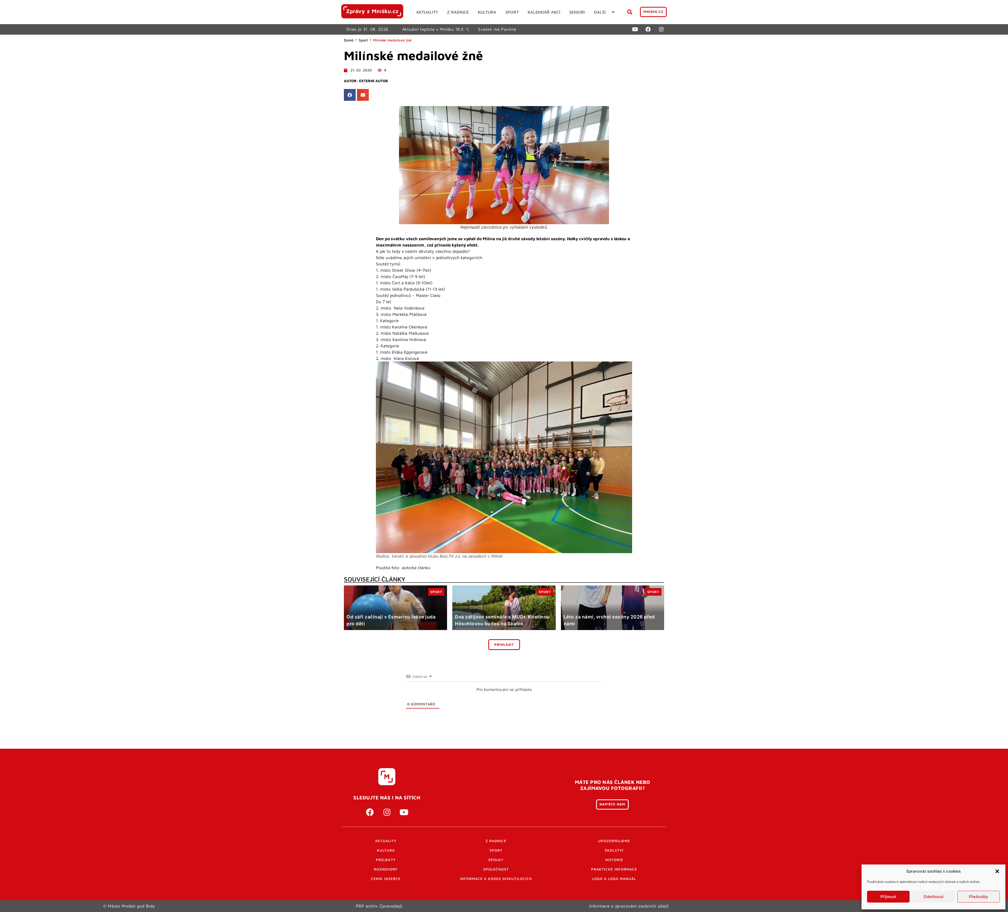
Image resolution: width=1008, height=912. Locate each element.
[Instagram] (661, 29)
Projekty (386, 860)
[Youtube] (635, 29)
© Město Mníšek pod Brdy (129, 906)
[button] (997, 871)
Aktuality (386, 841)
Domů (349, 40)
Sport (363, 40)
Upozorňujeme (614, 841)
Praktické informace (614, 869)
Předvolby (978, 896)
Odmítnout (933, 896)
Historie (614, 860)
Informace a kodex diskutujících (496, 879)
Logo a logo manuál (614, 879)
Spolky (495, 860)
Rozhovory (386, 869)
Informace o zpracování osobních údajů (629, 906)
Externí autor (373, 81)
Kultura (386, 850)
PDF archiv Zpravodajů (379, 906)
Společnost (496, 869)
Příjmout (888, 896)
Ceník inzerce (386, 879)
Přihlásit (504, 645)
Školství (614, 850)
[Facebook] (648, 29)
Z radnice (496, 841)
